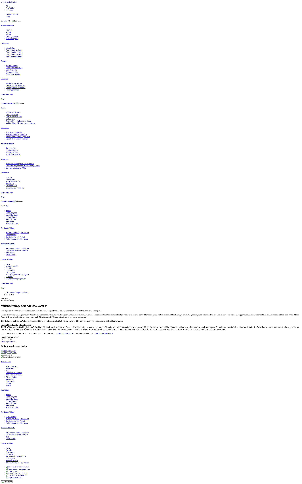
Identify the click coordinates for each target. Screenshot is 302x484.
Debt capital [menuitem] (10, 272)
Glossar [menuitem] (8, 383)
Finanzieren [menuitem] (5, 43)
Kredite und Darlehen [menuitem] (14, 132)
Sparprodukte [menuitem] (11, 148)
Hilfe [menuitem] (7, 371)
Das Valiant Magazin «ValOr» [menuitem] (17, 250)
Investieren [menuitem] (10, 184)
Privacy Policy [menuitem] (11, 377)
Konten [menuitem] (8, 32)
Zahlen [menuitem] (3, 108)
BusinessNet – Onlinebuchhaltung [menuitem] (18, 121)
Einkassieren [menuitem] (10, 119)
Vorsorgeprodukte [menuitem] (12, 90)
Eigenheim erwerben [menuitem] (13, 50)
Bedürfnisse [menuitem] (5, 172)
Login (8, 16)
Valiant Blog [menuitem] (10, 252)
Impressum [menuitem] (10, 379)
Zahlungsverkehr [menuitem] (12, 37)
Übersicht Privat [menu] (6, 21)
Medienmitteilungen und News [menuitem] (17, 248)
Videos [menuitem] (8, 385)
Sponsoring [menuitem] (10, 221)
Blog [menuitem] (2, 99)
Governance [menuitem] (10, 270)
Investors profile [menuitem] (12, 266)
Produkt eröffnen (12, 14)
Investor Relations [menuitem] (7, 259)
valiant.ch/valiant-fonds (104, 333)
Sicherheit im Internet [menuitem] (14, 373)
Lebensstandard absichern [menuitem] (15, 86)
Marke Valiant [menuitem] (11, 219)
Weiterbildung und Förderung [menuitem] (17, 239)
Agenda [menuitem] (9, 268)
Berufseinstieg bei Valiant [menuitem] (15, 237)
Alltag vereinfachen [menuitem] (13, 181)
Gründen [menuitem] (9, 177)
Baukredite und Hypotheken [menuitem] (16, 135)
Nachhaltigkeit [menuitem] (11, 217)
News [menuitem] (8, 264)
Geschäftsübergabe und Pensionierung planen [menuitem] (23, 166)
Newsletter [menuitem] (10, 368)
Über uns (9, 10)
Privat (8, 6)
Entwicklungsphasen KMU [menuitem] (16, 168)
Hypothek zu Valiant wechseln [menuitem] (17, 139)
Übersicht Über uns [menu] (7, 201)
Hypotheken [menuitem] (10, 48)
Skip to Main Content (9, 2)
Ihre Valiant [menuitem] (5, 206)
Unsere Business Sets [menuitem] (14, 117)
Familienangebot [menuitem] (12, 39)
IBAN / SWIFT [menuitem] (11, 366)
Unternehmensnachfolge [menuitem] (15, 188)
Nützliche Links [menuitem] (6, 362)
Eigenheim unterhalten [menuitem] (14, 54)
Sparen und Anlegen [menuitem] (7, 143)
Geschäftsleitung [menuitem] (12, 215)
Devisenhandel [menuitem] (11, 186)
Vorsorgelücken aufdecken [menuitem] (15, 88)
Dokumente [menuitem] (10, 381)
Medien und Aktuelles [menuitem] (8, 243)
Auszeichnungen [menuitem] (12, 223)
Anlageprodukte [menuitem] (12, 72)
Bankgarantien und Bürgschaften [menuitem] (18, 137)
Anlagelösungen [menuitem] (12, 150)
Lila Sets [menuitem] (9, 30)
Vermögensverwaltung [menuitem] (14, 68)
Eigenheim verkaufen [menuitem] (14, 56)
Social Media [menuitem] (10, 255)
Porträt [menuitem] (8, 211)
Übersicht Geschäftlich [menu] (8, 103)
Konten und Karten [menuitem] (7, 25)
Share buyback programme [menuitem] (16, 279)
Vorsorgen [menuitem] (4, 79)
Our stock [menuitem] (9, 277)
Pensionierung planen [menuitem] (14, 83)
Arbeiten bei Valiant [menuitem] (7, 228)
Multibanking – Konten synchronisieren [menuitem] (20, 123)
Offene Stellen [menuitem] (11, 235)
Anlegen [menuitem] (3, 61)
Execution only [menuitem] (11, 70)
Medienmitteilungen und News (17, 292)
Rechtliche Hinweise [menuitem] (13, 375)
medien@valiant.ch (8, 342)
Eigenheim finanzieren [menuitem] (14, 52)
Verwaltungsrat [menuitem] (11, 213)
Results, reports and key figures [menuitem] (17, 275)
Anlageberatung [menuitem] (12, 66)
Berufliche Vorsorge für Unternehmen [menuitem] (20, 164)
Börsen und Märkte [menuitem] (13, 74)
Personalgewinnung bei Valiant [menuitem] (17, 233)
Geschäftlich (10, 8)
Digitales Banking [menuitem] (7, 94)
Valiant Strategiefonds (64, 333)
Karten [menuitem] (8, 34)
